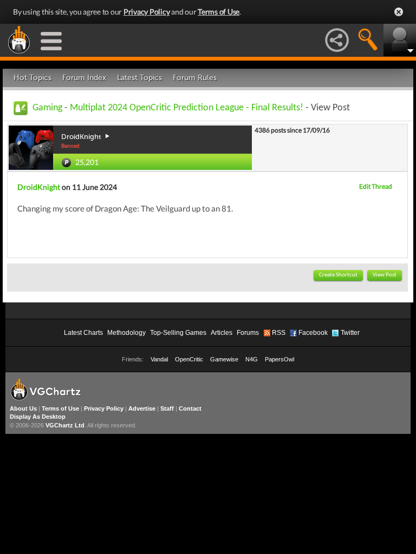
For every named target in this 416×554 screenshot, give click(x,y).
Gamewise (224, 359)
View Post (384, 275)
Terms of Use (218, 11)
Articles (221, 333)
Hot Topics (32, 77)
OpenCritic (189, 359)
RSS (278, 333)
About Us (23, 408)
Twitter (350, 333)
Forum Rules (195, 77)
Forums (248, 333)
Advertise (141, 408)
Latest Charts (83, 333)
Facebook (313, 333)
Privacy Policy (146, 11)
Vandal (159, 359)
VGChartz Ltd (65, 425)
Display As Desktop (38, 416)
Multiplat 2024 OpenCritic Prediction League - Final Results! (186, 108)
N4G (251, 359)
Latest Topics (139, 77)
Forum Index (84, 77)
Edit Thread (375, 186)
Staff (167, 408)
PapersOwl (279, 359)
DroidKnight (38, 187)
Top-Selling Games (178, 333)
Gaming (47, 108)
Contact (190, 408)
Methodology (126, 333)
